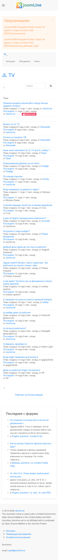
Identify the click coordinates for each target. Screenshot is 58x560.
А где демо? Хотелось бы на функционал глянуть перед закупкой (27, 282)
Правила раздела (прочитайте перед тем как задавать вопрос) (25, 104)
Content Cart (36, 436)
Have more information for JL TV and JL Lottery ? (26, 150)
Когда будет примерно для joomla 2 (20, 357)
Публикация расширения (18, 534)
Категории (10, 61)
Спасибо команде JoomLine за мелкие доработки (27, 205)
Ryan (44, 152)
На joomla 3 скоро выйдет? (16, 231)
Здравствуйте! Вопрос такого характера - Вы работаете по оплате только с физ (25, 264)
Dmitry (46, 179)
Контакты (10, 530)
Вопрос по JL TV (11, 124)
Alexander (45, 126)
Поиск (37, 61)
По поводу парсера (13, 176)
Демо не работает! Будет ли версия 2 (21, 370)
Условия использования (18, 537)
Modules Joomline (20, 462)
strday (46, 302)
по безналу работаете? (14, 328)
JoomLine (47, 108)
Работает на (21, 394)
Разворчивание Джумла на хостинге (21, 163)
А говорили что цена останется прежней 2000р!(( (27, 299)
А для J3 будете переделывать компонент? (24, 218)
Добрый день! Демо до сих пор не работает (24, 246)
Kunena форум (35, 394)
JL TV (8, 74)
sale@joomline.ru (16, 550)
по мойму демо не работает (17, 312)
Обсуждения (24, 61)
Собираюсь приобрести (15, 343)
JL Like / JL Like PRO (40, 492)
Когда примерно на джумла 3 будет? (21, 189)
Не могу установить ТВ (14, 137)
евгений (46, 220)
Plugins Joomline (20, 436)
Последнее (8, 111)
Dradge (45, 165)
